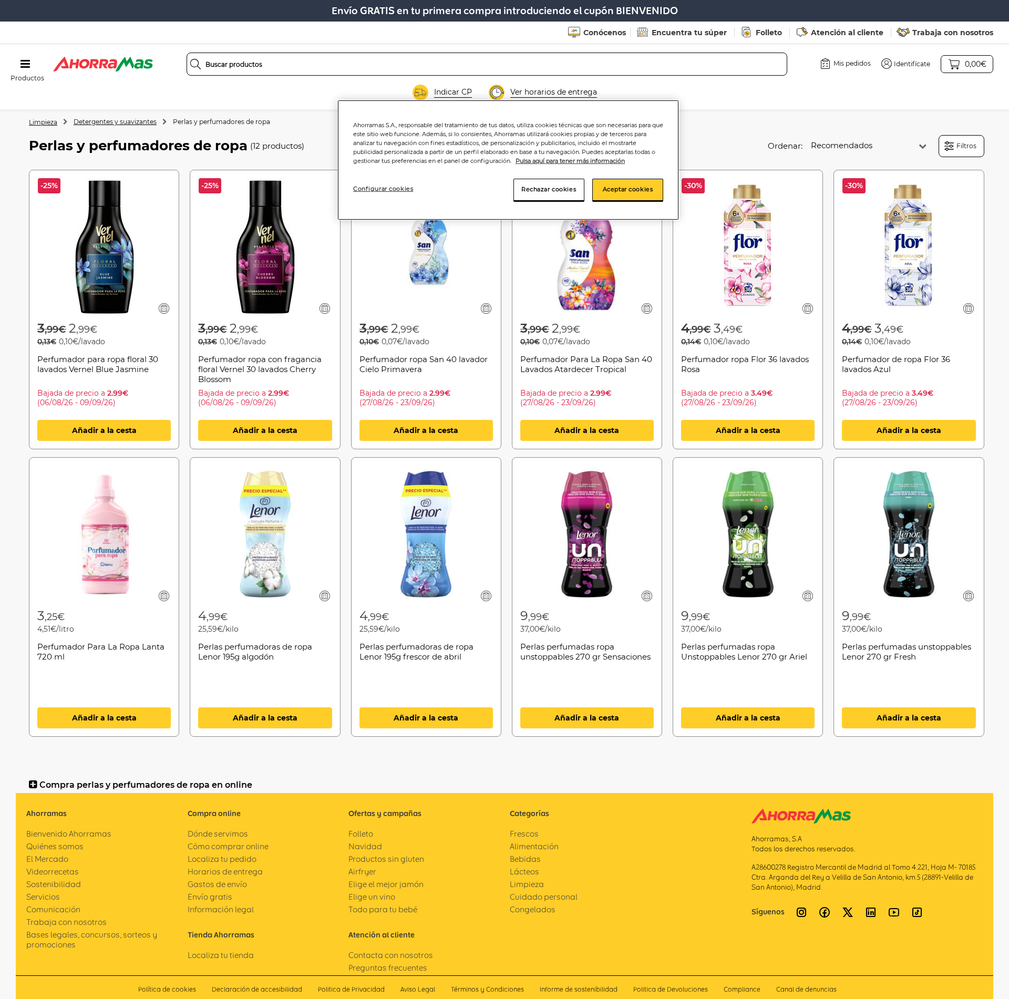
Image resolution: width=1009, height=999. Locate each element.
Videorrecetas (52, 872)
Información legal (221, 909)
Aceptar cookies (628, 189)
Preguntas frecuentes (387, 968)
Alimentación (534, 846)
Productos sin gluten (386, 859)
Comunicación (53, 909)
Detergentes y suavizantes (115, 122)
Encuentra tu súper (689, 32)
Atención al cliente (847, 32)
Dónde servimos (218, 834)
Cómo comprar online (228, 846)
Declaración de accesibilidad (257, 989)
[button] (905, 63)
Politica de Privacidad (351, 989)
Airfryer (362, 872)
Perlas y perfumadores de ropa (221, 122)
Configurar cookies (383, 188)
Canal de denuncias (806, 989)
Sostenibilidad (53, 884)
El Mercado (47, 859)
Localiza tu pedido (222, 859)
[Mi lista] (164, 308)
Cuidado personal (544, 897)
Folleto (769, 32)
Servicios (43, 897)
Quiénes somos (55, 846)
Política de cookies (167, 989)
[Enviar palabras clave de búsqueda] (195, 64)
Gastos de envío (217, 884)
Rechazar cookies (548, 189)
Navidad (365, 846)
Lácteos (524, 872)
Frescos (524, 834)
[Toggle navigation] (25, 64)
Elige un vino (371, 897)
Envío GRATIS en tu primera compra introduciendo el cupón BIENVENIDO (505, 11)
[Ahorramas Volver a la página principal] (103, 64)
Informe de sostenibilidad (578, 989)
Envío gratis (210, 897)
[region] (508, 160)
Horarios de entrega (225, 872)
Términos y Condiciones (487, 989)
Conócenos (604, 32)
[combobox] (487, 64)
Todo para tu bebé (382, 909)
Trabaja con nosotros (952, 32)
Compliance (742, 989)
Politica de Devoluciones (670, 989)
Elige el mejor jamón (386, 884)
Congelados (532, 909)
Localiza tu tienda (221, 955)
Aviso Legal (417, 989)
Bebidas (525, 859)
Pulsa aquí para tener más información (570, 160)
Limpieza (43, 122)
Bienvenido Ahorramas (68, 834)
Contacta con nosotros (390, 955)
